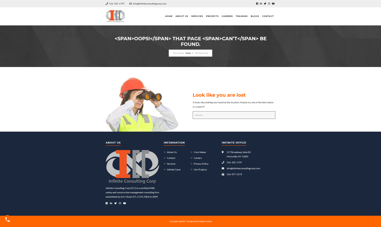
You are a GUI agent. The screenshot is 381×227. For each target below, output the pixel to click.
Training (242, 16)
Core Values (200, 152)
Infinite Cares (174, 169)
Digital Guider (205, 221)
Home (168, 16)
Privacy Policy (201, 163)
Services (197, 16)
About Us (181, 16)
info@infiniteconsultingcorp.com (149, 3)
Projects (212, 16)
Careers (227, 16)
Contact (268, 16)
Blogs (255, 16)
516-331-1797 (116, 3)
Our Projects (200, 169)
